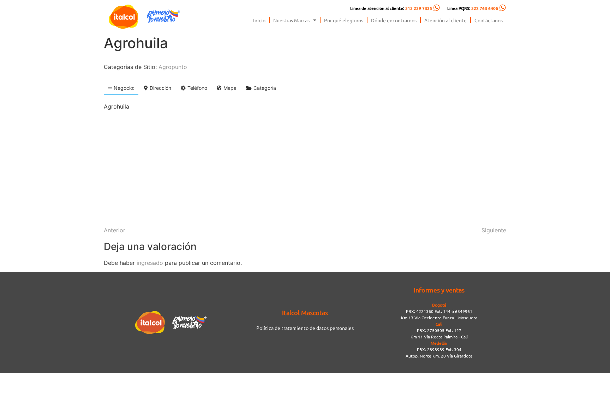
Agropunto (173, 66)
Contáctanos (488, 20)
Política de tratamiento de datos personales (305, 328)
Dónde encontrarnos (394, 20)
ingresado (150, 262)
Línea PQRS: (472, 8)
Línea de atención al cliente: (391, 8)
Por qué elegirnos (343, 20)
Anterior (114, 230)
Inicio (259, 20)
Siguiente (494, 230)
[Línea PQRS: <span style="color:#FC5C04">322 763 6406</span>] (502, 7)
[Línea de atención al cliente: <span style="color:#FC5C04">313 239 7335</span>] (436, 7)
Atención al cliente (445, 20)
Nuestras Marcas (291, 20)
